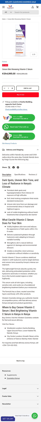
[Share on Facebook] (13, 167)
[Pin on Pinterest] (18, 167)
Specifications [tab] (19, 174)
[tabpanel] (20, 262)
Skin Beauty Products (9, 143)
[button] (37, 7)
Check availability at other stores (16, 109)
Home (4, 19)
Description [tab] (6, 174)
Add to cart (27, 88)
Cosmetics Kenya (13, 378)
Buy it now (20, 94)
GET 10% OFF (8, 419)
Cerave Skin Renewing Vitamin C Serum (19, 19)
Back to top (20, 361)
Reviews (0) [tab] (33, 174)
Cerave (4, 61)
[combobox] (20, 12)
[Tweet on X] (9, 167)
